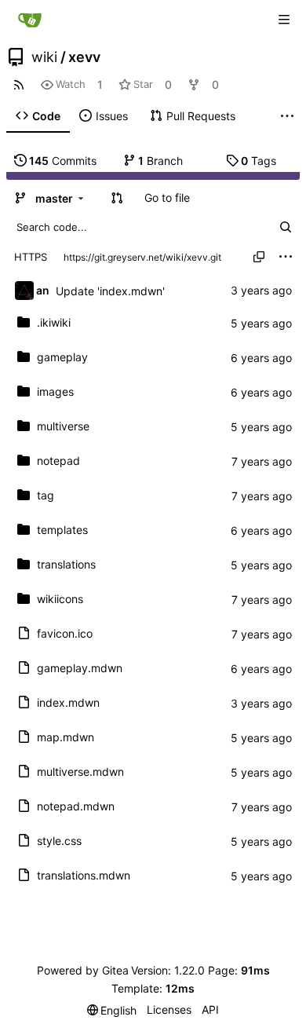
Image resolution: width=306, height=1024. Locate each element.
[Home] (30, 19)
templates (62, 529)
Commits (63, 160)
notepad (58, 460)
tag (45, 495)
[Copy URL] (259, 257)
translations (66, 564)
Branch (160, 160)
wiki (44, 57)
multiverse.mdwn (80, 771)
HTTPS (30, 257)
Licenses (169, 1009)
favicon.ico (65, 633)
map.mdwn (65, 737)
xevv (84, 57)
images (55, 391)
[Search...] (285, 227)
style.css (59, 840)
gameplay (62, 357)
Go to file (167, 197)
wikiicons (60, 598)
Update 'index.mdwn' (110, 291)
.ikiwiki (54, 322)
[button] (117, 198)
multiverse (63, 426)
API (210, 1009)
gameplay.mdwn (79, 668)
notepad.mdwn (76, 806)
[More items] (287, 116)
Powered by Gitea (83, 970)
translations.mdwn (83, 875)
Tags (258, 160)
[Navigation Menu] (284, 19)
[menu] (285, 257)
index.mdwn (68, 702)
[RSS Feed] (18, 84)
